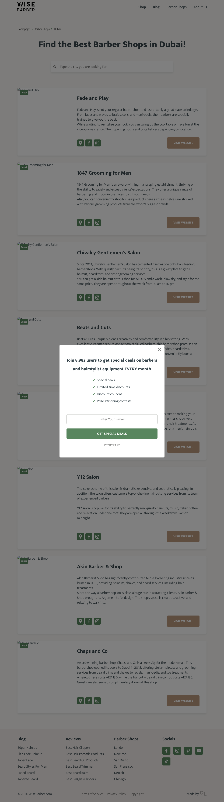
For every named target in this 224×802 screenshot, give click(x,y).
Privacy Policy (112, 445)
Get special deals (112, 434)
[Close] (159, 349)
